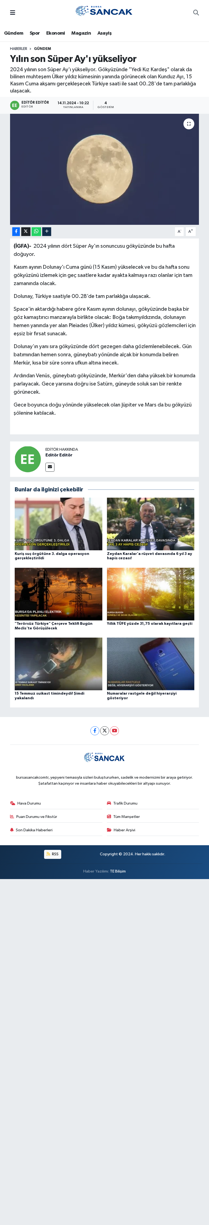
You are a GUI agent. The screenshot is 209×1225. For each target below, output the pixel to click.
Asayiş (104, 33)
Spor (35, 33)
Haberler (18, 49)
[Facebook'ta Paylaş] (16, 231)
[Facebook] (94, 730)
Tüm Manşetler (126, 817)
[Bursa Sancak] (104, 12)
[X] (104, 730)
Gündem (13, 33)
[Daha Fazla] (46, 231)
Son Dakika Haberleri (34, 830)
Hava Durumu (29, 803)
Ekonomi (55, 33)
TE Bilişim (118, 871)
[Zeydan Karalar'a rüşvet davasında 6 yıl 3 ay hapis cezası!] (151, 524)
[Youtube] (114, 730)
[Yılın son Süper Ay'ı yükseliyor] (104, 169)
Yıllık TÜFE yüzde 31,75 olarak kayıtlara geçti (149, 624)
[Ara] (196, 13)
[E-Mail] (49, 467)
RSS (55, 854)
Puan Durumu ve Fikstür (36, 817)
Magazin (81, 33)
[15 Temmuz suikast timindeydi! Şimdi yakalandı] (58, 664)
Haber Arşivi (124, 830)
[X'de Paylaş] (25, 231)
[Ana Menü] (12, 13)
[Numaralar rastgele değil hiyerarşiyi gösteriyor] (151, 664)
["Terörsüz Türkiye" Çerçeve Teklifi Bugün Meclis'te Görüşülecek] (58, 593)
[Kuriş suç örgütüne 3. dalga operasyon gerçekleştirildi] (58, 524)
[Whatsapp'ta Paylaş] (36, 231)
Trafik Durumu (125, 803)
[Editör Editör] (28, 459)
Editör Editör (58, 455)
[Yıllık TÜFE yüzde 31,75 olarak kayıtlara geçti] (151, 593)
